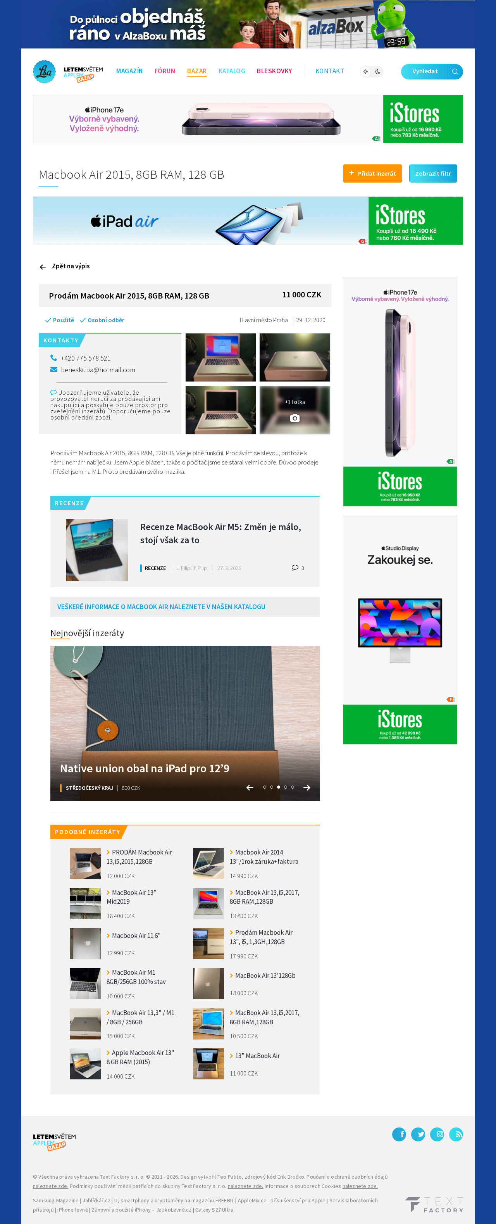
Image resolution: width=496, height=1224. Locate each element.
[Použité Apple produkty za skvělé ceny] (68, 71)
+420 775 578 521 (86, 358)
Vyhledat (425, 71)
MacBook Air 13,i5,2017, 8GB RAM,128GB (265, 897)
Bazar (197, 71)
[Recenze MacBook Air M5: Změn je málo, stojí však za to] (97, 550)
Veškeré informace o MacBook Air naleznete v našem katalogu (161, 606)
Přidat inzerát (372, 172)
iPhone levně (72, 1209)
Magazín (129, 71)
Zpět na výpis (71, 266)
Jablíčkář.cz (96, 1200)
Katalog (232, 71)
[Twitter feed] (418, 1134)
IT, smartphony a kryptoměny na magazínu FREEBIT (174, 1200)
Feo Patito (229, 1176)
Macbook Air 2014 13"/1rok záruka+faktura (264, 857)
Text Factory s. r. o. (122, 1176)
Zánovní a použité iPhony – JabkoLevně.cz (141, 1209)
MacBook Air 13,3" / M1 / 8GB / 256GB (140, 1017)
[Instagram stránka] (437, 1134)
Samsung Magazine (56, 1200)
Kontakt (329, 71)
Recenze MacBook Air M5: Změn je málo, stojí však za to (220, 533)
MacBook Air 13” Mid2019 (132, 897)
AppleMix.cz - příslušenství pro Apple (282, 1200)
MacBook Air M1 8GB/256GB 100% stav (136, 977)
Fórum (165, 71)
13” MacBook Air (257, 1055)
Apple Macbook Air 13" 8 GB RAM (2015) (140, 1057)
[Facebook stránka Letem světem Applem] (399, 1134)
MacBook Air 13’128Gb (265, 975)
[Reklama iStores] (248, 118)
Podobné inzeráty (88, 832)
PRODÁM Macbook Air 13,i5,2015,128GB (139, 857)
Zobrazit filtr (433, 173)
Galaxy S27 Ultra (214, 1209)
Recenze (155, 568)
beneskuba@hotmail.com (98, 369)
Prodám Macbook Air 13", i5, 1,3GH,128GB (261, 937)
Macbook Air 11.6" (136, 935)
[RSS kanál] (456, 1134)
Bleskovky (274, 71)
